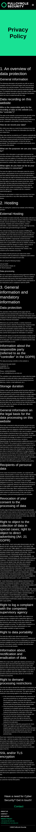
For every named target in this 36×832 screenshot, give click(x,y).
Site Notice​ (5, 816)
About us (4, 811)
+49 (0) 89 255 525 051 (8, 821)
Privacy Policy (6, 819)
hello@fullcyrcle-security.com (9, 823)
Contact (4, 814)
